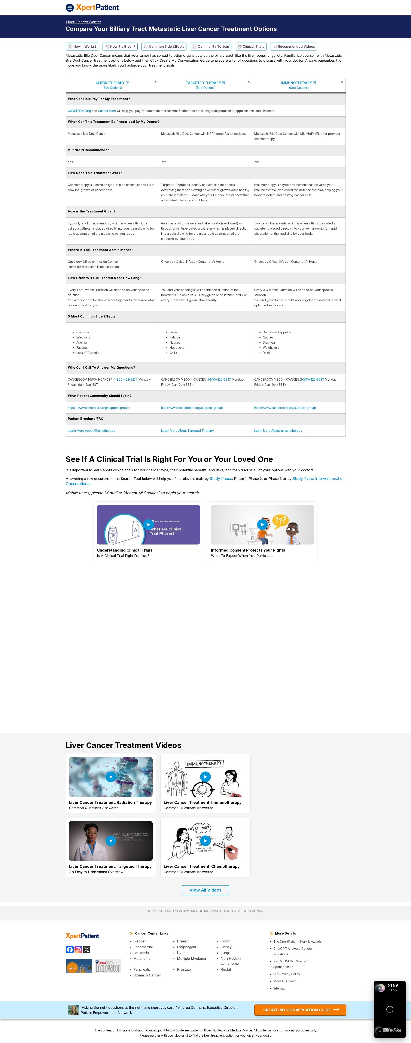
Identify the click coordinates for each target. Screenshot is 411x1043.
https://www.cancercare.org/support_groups (99, 407)
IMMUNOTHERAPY (296, 85)
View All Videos (205, 890)
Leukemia (141, 953)
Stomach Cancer (147, 975)
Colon (225, 941)
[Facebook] (70, 949)
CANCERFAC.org (79, 111)
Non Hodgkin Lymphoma (231, 961)
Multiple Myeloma (191, 958)
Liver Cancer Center (83, 22)
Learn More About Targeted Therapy (187, 430)
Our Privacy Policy (286, 974)
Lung (225, 953)
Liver (181, 953)
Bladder (139, 941)
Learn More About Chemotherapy (91, 430)
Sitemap (279, 988)
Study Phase (221, 478)
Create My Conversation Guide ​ (297, 1009)
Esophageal (186, 947)
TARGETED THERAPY (203, 85)
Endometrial (143, 947)
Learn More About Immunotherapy (278, 430)
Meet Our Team (284, 981)
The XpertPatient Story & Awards (297, 941)
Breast (182, 941)
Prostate (184, 969)
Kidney (226, 947)
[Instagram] (78, 949)
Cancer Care (107, 111)
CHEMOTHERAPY (110, 85)
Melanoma (141, 958)
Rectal (226, 969)
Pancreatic (142, 969)
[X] (86, 949)
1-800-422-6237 (126, 379)
